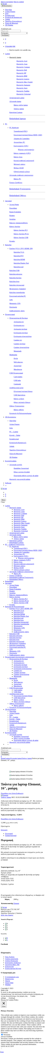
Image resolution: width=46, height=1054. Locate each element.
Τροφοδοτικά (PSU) (20, 131)
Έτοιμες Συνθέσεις (15, 182)
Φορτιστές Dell (21, 70)
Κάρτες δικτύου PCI (20, 230)
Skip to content (19, 2)
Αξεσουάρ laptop (15, 101)
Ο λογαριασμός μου (12, 977)
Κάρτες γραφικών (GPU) (22, 153)
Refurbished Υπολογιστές (20, 189)
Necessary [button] (4, 1032)
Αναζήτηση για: (6, 29)
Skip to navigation (7, 2)
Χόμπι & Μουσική (11, 23)
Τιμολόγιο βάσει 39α (12, 965)
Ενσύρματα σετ (19, 325)
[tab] (25, 834)
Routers (12, 215)
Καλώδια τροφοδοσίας (17, 292)
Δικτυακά (8, 201)
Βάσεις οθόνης (19, 410)
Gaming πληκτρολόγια (21, 347)
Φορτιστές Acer (21, 61)
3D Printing (9, 25)
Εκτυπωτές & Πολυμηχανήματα (20, 413)
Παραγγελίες (9, 979)
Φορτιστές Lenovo (22, 79)
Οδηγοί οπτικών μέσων (22, 172)
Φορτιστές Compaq (23, 67)
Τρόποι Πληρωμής (11, 961)
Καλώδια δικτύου (15, 278)
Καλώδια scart (18, 267)
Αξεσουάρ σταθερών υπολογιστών (21, 175)
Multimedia (13, 355)
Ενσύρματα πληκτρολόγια (22, 336)
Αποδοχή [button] (12, 998)
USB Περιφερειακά (16, 373)
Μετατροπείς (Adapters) (17, 289)
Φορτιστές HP (21, 73)
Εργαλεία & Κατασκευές (13, 17)
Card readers (18, 377)
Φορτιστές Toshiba (22, 91)
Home (3, 758)
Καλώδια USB (14, 270)
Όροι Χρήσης (9, 957)
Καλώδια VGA (19, 252)
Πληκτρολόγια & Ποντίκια (18, 318)
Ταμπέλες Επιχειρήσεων (13, 21)
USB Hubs (17, 692)
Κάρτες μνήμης (19, 399)
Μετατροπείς (18, 626)
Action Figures (10, 11)
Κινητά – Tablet (14, 435)
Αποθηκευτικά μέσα (16, 388)
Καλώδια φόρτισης (15, 274)
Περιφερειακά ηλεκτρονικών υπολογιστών (19, 657)
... (5, 485)
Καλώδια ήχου (14, 281)
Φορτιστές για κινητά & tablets (19, 479)
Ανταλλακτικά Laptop (16, 98)
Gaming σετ (18, 340)
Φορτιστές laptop (15, 57)
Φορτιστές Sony (21, 88)
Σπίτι (6, 13)
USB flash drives (19, 395)
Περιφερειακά (10, 314)
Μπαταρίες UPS (14, 303)
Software (8, 483)
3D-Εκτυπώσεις (10, 417)
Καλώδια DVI (18, 256)
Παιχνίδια (8, 10)
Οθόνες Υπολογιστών (16, 406)
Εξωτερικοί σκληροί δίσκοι (23, 391)
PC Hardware (14, 128)
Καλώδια (8, 245)
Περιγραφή (9, 834)
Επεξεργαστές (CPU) (21, 146)
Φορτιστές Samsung (23, 85)
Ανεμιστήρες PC (19, 142)
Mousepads (17, 351)
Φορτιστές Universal (23, 94)
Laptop (7, 54)
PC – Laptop (13, 432)
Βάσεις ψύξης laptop (21, 105)
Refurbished (9, 581)
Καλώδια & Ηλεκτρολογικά (14, 606)
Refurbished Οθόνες (17, 195)
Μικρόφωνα (18, 369)
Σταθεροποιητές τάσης (17, 311)
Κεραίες (12, 241)
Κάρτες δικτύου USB (21, 237)
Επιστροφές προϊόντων (13, 963)
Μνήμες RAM (19, 168)
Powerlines (13, 208)
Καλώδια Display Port (21, 263)
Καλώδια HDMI (19, 259)
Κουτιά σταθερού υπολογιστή (24, 161)
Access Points (14, 204)
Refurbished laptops (17, 118)
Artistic (7, 19)
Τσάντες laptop (19, 109)
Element (16, 903)
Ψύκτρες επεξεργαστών (26, 150)
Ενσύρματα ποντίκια (21, 333)
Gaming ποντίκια (19, 344)
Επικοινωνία (9, 966)
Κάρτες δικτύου (14, 226)
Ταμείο (7, 981)
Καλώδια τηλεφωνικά (16, 285)
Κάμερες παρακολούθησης (18, 223)
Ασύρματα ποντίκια (20, 329)
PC (6, 124)
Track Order (9, 983)
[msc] (6, 940)
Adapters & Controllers (21, 139)
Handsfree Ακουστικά (21, 468)
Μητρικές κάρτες (19, 164)
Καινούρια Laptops (15, 112)
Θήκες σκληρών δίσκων (22, 402)
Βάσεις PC (17, 179)
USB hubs (17, 380)
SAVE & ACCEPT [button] (7, 1046)
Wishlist (7, 985)
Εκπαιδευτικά (9, 15)
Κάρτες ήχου (18, 157)
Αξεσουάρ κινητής (15, 465)
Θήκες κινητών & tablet (22, 472)
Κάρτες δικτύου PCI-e (21, 234)
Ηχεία (16, 358)
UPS (11, 300)
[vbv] (6, 938)
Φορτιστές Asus (21, 64)
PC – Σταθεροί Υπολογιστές (14, 544)
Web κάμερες (18, 362)
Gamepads (17, 384)
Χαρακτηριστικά (10, 835)
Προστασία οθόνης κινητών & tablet (26, 476)
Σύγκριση (4, 830)
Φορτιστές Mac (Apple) (24, 82)
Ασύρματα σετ (19, 322)
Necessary (6, 1035)
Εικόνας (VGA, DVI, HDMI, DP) (21, 248)
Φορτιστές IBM (21, 76)
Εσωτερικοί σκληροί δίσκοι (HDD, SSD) (28, 135)
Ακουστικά (17, 366)
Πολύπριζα (13, 307)
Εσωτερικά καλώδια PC (17, 296)
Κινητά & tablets (10, 461)
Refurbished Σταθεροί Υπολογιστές (21, 577)
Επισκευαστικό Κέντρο (13, 968)
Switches (12, 219)
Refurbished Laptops (16, 542)
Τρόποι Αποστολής (11, 959)
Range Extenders (15, 212)
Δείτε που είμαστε (7, 915)
